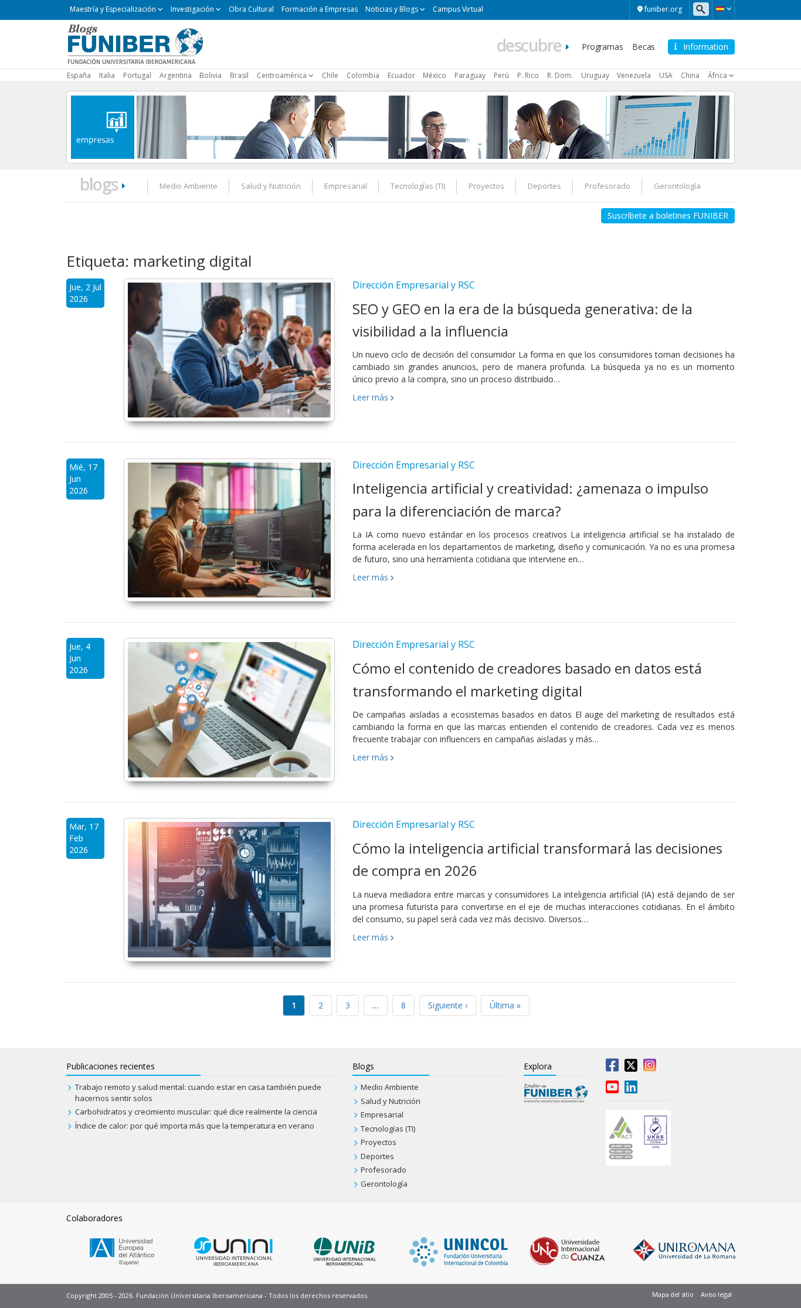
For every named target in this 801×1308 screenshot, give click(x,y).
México (434, 75)
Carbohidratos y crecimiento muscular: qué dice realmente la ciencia (196, 1111)
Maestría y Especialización (113, 9)
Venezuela (634, 75)
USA (666, 75)
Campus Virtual (458, 9)
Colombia (363, 75)
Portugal (137, 75)
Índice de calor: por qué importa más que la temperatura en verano (194, 1125)
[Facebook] (612, 1067)
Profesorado (607, 186)
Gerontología (677, 186)
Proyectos (486, 186)
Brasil (239, 75)
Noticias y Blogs (391, 9)
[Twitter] (630, 1067)
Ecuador (401, 75)
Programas (602, 46)
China (690, 75)
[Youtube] (612, 1089)
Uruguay (595, 75)
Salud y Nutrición (271, 186)
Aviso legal (716, 1294)
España (79, 75)
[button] (723, 9)
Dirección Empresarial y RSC (413, 284)
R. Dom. (560, 75)
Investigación (192, 9)
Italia (107, 75)
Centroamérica (282, 75)
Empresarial (345, 186)
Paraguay (470, 75)
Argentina (175, 75)
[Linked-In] (630, 1089)
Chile (330, 75)
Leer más (370, 397)
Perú (501, 75)
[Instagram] (649, 1067)
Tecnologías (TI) (418, 186)
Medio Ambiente (188, 186)
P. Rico (528, 75)
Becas (643, 46)
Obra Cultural (251, 9)
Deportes (544, 186)
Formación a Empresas (319, 9)
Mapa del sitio (672, 1294)
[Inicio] (135, 43)
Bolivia (210, 75)
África (717, 75)
